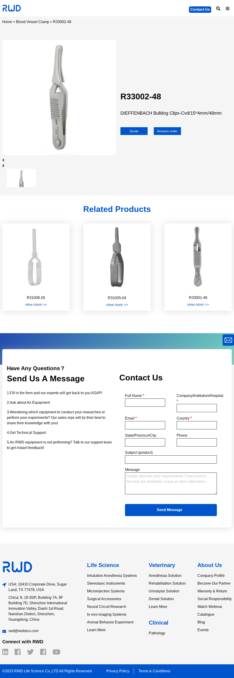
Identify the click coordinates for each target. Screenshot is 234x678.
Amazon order (167, 131)
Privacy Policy (117, 671)
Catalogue (205, 614)
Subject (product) (139, 452)
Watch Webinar (209, 607)
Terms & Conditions (154, 671)
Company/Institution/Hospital (197, 398)
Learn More (96, 630)
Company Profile (211, 576)
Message (132, 470)
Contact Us (200, 9)
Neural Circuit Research (106, 607)
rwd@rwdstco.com (23, 631)
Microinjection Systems (106, 591)
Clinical (158, 623)
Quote (134, 131)
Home (7, 22)
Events (203, 630)
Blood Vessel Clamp (32, 22)
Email (131, 418)
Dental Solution (161, 599)
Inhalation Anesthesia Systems (112, 576)
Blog (201, 622)
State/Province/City (140, 435)
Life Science (103, 565)
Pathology (157, 633)
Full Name (134, 396)
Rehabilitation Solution (167, 583)
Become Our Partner (214, 583)
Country (184, 418)
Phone (182, 435)
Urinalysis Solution (164, 591)
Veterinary (162, 565)
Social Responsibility (214, 599)
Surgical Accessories (104, 599)
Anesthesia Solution (165, 576)
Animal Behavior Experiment (110, 622)
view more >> (36, 304)
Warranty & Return (212, 591)
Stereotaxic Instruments (106, 583)
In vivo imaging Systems (106, 614)
